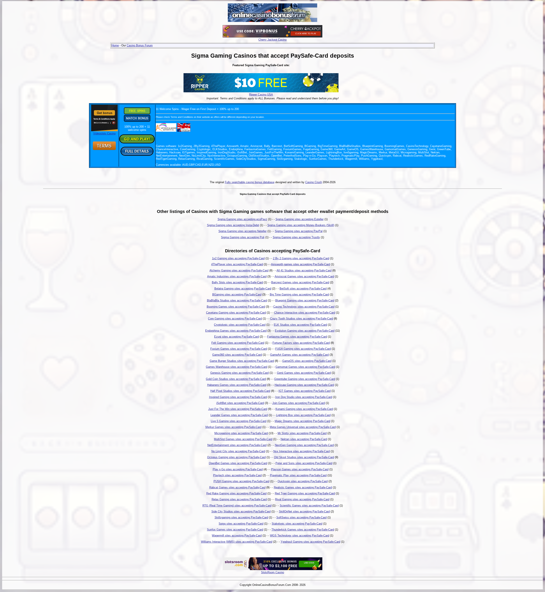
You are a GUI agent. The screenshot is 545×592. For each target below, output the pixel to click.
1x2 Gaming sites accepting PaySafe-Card (238, 258)
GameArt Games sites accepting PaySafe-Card (299, 354)
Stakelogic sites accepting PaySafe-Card (297, 523)
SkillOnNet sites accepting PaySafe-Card (304, 511)
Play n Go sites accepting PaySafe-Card (238, 469)
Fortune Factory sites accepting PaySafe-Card (301, 342)
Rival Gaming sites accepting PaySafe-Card (302, 499)
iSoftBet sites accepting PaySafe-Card (240, 403)
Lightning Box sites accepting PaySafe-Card (303, 415)
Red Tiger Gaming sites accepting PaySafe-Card (305, 493)
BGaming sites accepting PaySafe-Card (236, 294)
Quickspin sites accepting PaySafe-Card (303, 481)
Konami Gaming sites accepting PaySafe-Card (304, 409)
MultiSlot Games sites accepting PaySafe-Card (243, 439)
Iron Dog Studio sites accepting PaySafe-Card (303, 397)
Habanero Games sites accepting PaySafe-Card (236, 385)
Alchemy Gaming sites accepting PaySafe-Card (238, 270)
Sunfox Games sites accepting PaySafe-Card (235, 529)
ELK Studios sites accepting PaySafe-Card (300, 324)
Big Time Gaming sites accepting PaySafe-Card (299, 294)
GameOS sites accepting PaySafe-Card (306, 360)
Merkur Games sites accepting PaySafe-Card (233, 427)
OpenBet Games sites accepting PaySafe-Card (238, 463)
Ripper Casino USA (261, 94)
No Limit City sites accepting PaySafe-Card (238, 451)
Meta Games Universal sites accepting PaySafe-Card (303, 427)
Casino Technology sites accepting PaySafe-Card (303, 306)
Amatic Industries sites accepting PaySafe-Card (237, 276)
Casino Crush (313, 182)
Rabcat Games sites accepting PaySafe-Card (237, 487)
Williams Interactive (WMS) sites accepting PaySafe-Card (236, 541)
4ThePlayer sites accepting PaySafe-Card (237, 264)
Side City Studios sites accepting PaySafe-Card (241, 511)
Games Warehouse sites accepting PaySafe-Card (236, 366)
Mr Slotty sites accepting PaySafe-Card (302, 433)
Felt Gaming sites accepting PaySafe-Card (237, 342)
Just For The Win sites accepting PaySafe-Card (237, 409)
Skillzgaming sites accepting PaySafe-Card (241, 517)
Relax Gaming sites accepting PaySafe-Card (239, 499)
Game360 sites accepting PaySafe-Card (237, 354)
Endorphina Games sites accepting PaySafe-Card (236, 330)
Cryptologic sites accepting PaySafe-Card (239, 324)
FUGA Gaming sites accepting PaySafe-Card (303, 348)
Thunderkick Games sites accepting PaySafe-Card (302, 529)
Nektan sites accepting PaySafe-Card (304, 439)
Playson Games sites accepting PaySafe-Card (299, 469)
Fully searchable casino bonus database (249, 182)
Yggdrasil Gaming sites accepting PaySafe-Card (310, 541)
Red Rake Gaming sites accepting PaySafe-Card (236, 493)
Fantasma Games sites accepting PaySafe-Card (297, 336)
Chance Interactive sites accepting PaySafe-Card (304, 312)
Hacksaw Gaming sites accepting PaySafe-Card (304, 385)
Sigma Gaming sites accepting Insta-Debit (233, 225)
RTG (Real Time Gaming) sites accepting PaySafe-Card (236, 505)
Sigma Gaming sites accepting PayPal (299, 231)
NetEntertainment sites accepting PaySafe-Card (237, 445)
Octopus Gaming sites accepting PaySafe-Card (236, 457)
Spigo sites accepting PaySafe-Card (241, 523)
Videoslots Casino (104, 133)
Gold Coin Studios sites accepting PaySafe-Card (236, 379)
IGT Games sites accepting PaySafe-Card (304, 390)
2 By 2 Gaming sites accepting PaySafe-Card (301, 258)
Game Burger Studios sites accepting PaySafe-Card (242, 360)
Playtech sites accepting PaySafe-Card (237, 475)
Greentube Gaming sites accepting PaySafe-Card (304, 379)
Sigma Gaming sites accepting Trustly (296, 237)
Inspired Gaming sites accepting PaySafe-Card (238, 397)
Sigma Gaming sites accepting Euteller (299, 219)
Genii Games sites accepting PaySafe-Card (304, 372)
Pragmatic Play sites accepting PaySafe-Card (298, 475)
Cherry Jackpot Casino (272, 39)
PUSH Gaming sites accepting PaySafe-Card (241, 481)
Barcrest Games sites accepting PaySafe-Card (300, 282)
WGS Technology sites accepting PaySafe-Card (299, 535)
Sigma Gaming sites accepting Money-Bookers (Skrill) (300, 225)
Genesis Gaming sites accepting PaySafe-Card (239, 372)
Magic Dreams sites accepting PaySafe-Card (302, 421)
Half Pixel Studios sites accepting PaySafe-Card (240, 390)
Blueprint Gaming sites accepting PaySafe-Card (304, 300)
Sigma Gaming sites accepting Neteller (242, 231)
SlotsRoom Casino (272, 572)
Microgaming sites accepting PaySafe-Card (241, 433)
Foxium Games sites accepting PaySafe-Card (238, 348)
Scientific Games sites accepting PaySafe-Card (309, 505)
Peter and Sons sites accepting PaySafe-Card (303, 463)
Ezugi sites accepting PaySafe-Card (236, 336)
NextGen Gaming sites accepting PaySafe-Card (304, 445)
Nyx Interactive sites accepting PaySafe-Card (301, 451)
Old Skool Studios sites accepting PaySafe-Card (304, 457)
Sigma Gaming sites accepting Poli (242, 237)
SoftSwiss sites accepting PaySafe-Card (301, 517)
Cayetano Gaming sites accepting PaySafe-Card (236, 312)
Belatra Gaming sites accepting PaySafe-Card (242, 288)
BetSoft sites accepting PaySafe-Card (303, 288)
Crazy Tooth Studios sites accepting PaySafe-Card (301, 318)
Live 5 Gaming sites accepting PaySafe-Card (238, 421)
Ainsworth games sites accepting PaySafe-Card (300, 264)
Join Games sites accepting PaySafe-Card (298, 403)
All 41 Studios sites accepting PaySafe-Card (304, 270)
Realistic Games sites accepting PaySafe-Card (303, 487)
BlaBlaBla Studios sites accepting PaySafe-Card (237, 300)
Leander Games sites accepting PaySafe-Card (239, 415)
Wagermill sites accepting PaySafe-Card (237, 535)
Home (115, 45)
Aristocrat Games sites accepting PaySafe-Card (304, 276)
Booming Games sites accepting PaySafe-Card (236, 306)
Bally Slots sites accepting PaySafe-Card (237, 282)
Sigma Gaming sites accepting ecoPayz (242, 219)
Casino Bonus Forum (140, 45)
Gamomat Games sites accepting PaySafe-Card (305, 366)
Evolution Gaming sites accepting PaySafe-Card (304, 330)
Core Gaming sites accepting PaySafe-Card (235, 318)
